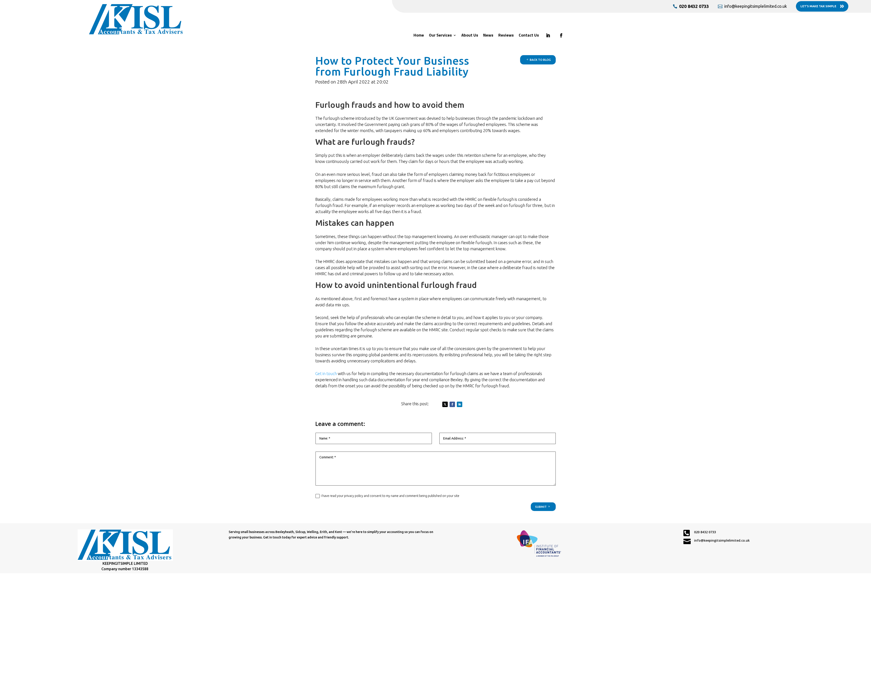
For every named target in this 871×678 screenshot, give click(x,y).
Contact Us (529, 36)
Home (418, 36)
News (488, 36)
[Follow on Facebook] (452, 404)
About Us (469, 36)
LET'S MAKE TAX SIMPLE (822, 6)
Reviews (506, 36)
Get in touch (326, 373)
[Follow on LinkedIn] (459, 404)
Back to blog (540, 59)
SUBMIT (541, 506)
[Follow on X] (445, 404)
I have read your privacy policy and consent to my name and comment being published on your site (390, 496)
